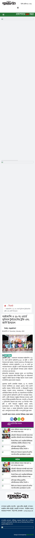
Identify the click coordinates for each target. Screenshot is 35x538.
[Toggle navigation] (3, 14)
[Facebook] (11, 418)
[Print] (22, 418)
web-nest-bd (30, 535)
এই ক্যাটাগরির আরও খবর (14, 424)
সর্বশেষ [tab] (17, 459)
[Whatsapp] (19, 418)
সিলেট (10, 306)
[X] (15, 418)
